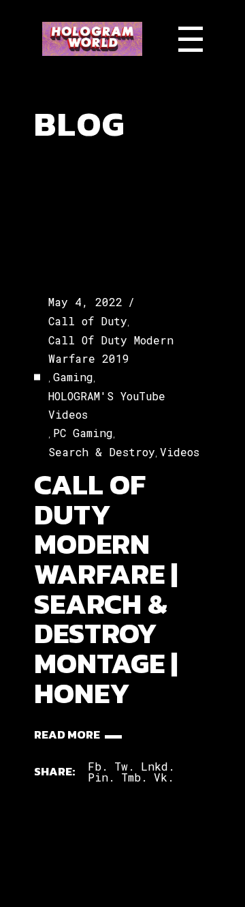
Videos (179, 452)
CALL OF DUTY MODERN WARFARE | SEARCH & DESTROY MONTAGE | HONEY (106, 589)
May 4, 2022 (85, 302)
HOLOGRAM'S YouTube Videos (106, 405)
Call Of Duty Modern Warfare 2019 (111, 349)
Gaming (73, 377)
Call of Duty (87, 321)
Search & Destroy (101, 452)
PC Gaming (83, 433)
